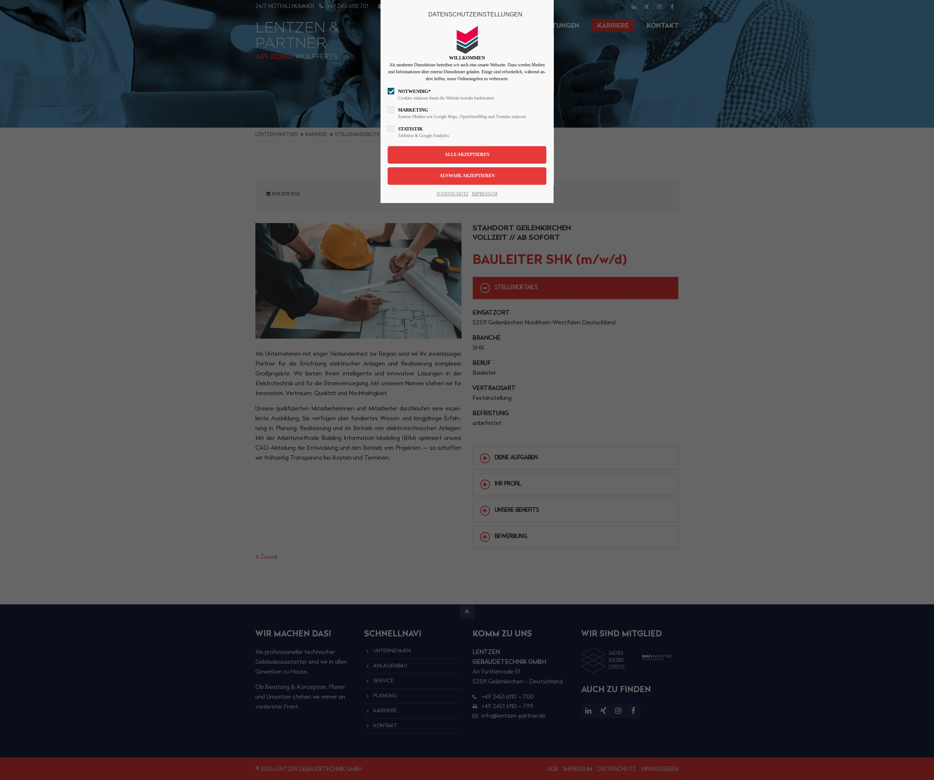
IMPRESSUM (485, 193)
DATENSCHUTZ (452, 193)
